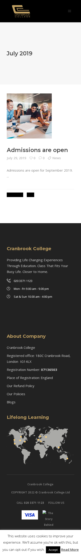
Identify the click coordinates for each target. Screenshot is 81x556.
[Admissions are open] (29, 115)
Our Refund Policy (20, 386)
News (56, 158)
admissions (15, 195)
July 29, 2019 (16, 158)
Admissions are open (37, 150)
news (30, 195)
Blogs (11, 402)
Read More (70, 549)
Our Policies (16, 394)
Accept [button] (53, 550)
